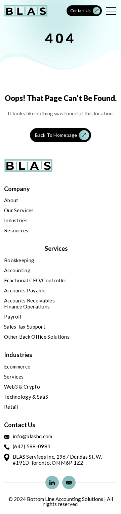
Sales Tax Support (24, 327)
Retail (11, 407)
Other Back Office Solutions (37, 337)
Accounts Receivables (29, 300)
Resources (16, 230)
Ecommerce (17, 366)
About (11, 200)
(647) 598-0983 (31, 446)
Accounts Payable (25, 290)
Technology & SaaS (26, 397)
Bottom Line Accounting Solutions (65, 499)
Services (14, 377)
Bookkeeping (19, 260)
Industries (16, 220)
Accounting (17, 270)
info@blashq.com (32, 436)
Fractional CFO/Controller (35, 280)
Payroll (12, 316)
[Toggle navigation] (111, 10)
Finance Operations (27, 306)
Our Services (19, 210)
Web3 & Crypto (22, 387)
